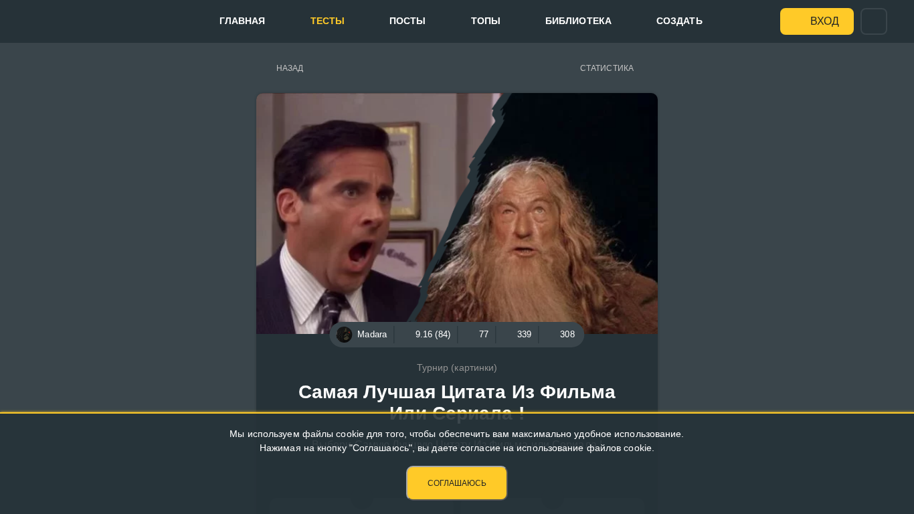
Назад (290, 68)
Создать (679, 20)
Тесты (327, 20)
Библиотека (578, 20)
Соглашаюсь (457, 483)
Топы (485, 20)
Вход (824, 21)
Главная (242, 20)
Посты (407, 20)
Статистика (607, 68)
